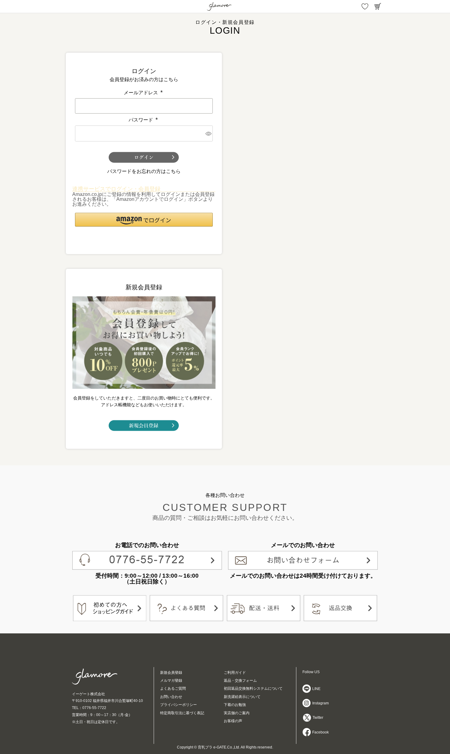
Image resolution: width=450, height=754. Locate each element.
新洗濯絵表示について (242, 697)
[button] (144, 220)
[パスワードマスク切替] (208, 133)
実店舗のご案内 (236, 713)
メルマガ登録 (171, 680)
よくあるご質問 (173, 688)
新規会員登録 (171, 672)
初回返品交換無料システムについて (253, 688)
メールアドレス (144, 92)
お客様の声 (233, 721)
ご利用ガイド (235, 672)
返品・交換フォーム (240, 680)
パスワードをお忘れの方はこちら (144, 171)
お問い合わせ (171, 697)
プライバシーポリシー (178, 705)
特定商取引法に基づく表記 (182, 713)
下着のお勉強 (235, 705)
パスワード (144, 119)
